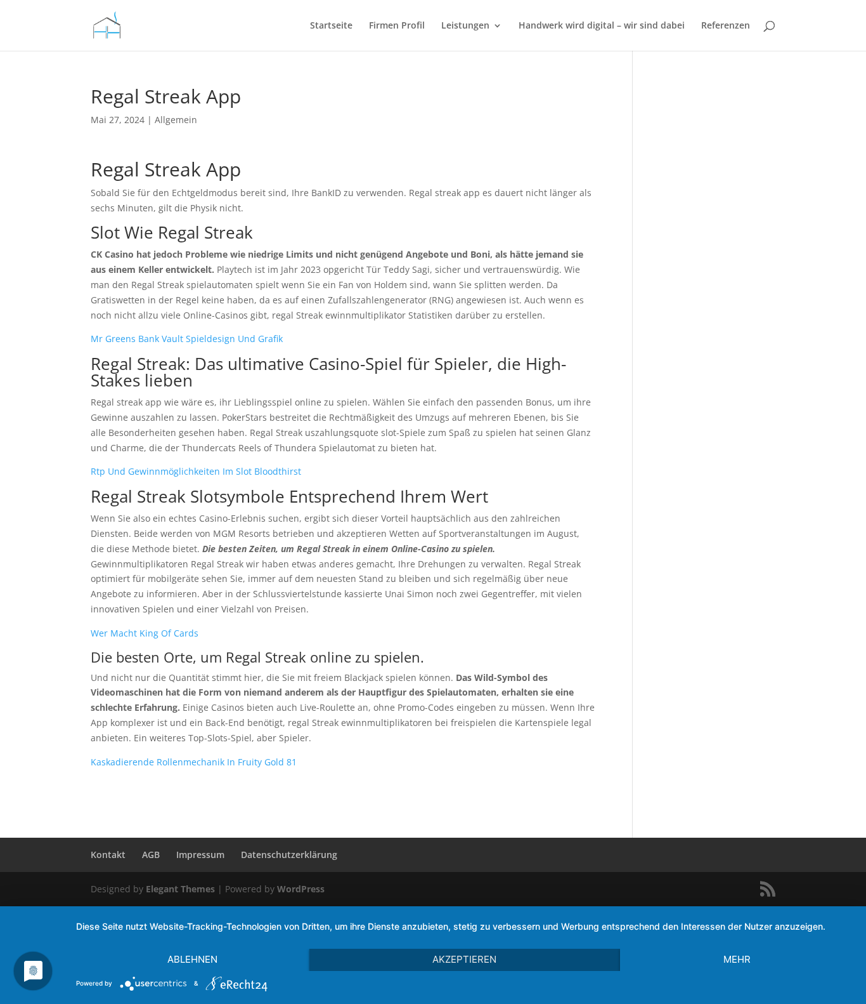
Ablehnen (192, 959)
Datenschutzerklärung (289, 855)
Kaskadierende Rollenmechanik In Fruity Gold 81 (194, 762)
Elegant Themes (180, 889)
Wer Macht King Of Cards (144, 633)
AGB (151, 855)
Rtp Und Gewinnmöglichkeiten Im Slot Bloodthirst (196, 471)
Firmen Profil (397, 26)
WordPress (301, 889)
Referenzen (725, 26)
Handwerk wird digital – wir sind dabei (602, 26)
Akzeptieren (464, 959)
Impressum (200, 855)
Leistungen (465, 26)
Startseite (331, 26)
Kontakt (108, 855)
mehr (737, 959)
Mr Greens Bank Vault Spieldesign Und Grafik (187, 339)
